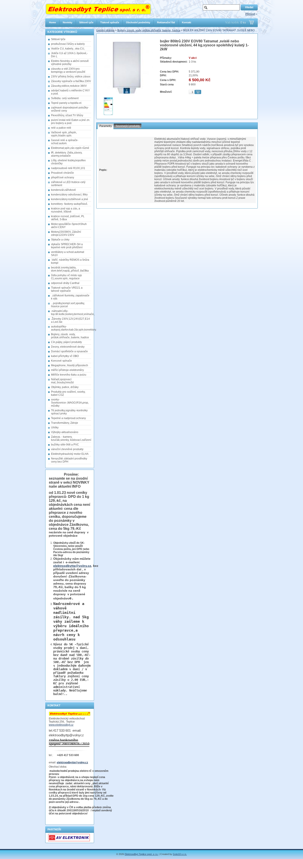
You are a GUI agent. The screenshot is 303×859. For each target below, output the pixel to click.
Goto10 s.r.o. (180, 854)
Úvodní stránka (105, 30)
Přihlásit (250, 14)
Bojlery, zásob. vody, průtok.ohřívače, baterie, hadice (148, 30)
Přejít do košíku (251, 22)
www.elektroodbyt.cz (61, 724)
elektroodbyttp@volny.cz (72, 565)
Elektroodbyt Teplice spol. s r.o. (141, 854)
